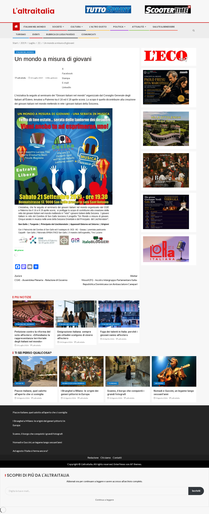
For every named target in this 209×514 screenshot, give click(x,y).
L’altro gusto (98, 26)
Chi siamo (106, 457)
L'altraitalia (34, 11)
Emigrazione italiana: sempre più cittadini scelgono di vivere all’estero (75, 335)
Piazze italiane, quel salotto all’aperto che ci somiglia (40, 412)
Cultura (76, 26)
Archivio (159, 383)
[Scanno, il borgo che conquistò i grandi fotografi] (127, 371)
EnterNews (119, 464)
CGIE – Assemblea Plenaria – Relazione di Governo (41, 277)
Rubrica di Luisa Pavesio (60, 34)
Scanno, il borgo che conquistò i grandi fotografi (38, 433)
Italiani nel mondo (34, 26)
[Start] (16, 26)
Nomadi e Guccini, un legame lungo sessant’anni (37, 442)
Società (57, 26)
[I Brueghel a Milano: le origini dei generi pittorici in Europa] (81, 371)
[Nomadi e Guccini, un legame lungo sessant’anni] (174, 371)
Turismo (21, 34)
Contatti (117, 457)
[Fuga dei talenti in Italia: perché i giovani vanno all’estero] (118, 314)
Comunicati (88, 34)
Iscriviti (196, 491)
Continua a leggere (104, 500)
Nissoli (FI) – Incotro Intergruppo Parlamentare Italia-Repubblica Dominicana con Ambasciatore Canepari (110, 280)
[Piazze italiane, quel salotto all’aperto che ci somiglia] (35, 371)
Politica (118, 26)
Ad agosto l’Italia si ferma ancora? (30, 450)
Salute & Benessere (164, 26)
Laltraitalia (21, 78)
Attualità (138, 26)
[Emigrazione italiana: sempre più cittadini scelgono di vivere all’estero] (76, 314)
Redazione (93, 457)
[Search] (194, 30)
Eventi (36, 34)
